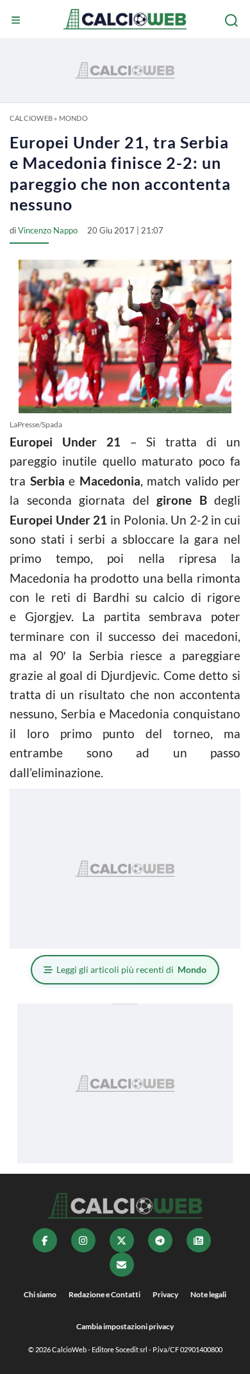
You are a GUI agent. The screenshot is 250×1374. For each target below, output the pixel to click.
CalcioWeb (31, 118)
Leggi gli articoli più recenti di (131, 969)
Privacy (165, 1294)
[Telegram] (160, 1240)
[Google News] (199, 1240)
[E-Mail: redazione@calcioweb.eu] (122, 1264)
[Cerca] (233, 20)
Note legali (208, 1294)
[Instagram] (83, 1240)
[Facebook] (45, 1240)
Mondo (73, 118)
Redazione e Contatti (104, 1294)
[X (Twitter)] (122, 1240)
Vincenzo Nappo (48, 230)
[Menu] (17, 20)
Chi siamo (40, 1294)
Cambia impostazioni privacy (125, 1326)
